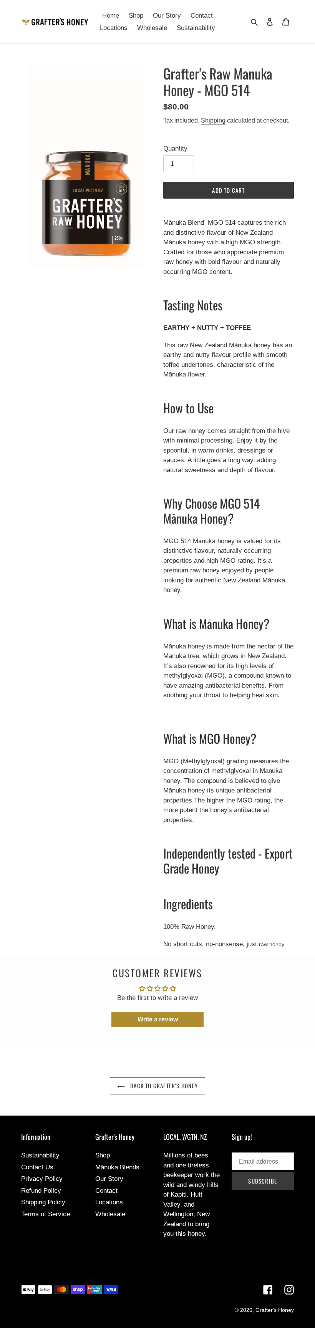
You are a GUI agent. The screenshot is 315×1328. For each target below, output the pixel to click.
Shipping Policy (43, 1202)
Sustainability (40, 1155)
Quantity (175, 148)
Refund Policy (41, 1190)
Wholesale (110, 1214)
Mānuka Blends (117, 1167)
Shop (102, 1155)
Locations (109, 1202)
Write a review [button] (158, 1019)
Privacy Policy (42, 1178)
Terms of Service (45, 1214)
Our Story (109, 1178)
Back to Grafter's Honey (163, 1085)
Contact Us (37, 1167)
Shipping (213, 120)
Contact (106, 1190)
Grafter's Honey (274, 1310)
